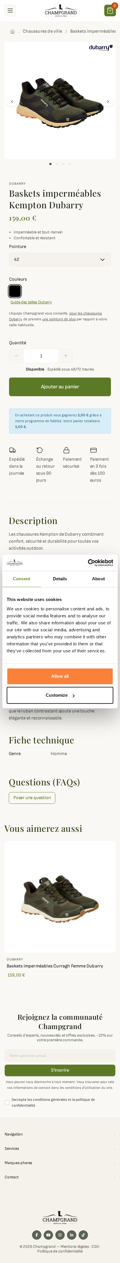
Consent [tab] (21, 578)
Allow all (60, 676)
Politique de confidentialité (59, 1251)
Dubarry (17, 183)
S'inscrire (60, 1070)
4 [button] (69, 164)
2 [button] (57, 164)
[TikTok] (83, 1235)
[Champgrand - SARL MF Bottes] (60, 10)
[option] (60, 100)
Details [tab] (60, 578)
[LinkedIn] (71, 1235)
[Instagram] (60, 1235)
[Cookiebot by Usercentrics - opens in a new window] (87, 563)
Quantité (17, 343)
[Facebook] (36, 1235)
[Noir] (15, 291)
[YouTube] (48, 1235)
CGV (95, 1246)
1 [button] (50, 164)
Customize (57, 695)
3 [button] (63, 164)
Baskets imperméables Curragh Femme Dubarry (55, 966)
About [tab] (98, 578)
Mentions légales (75, 1246)
